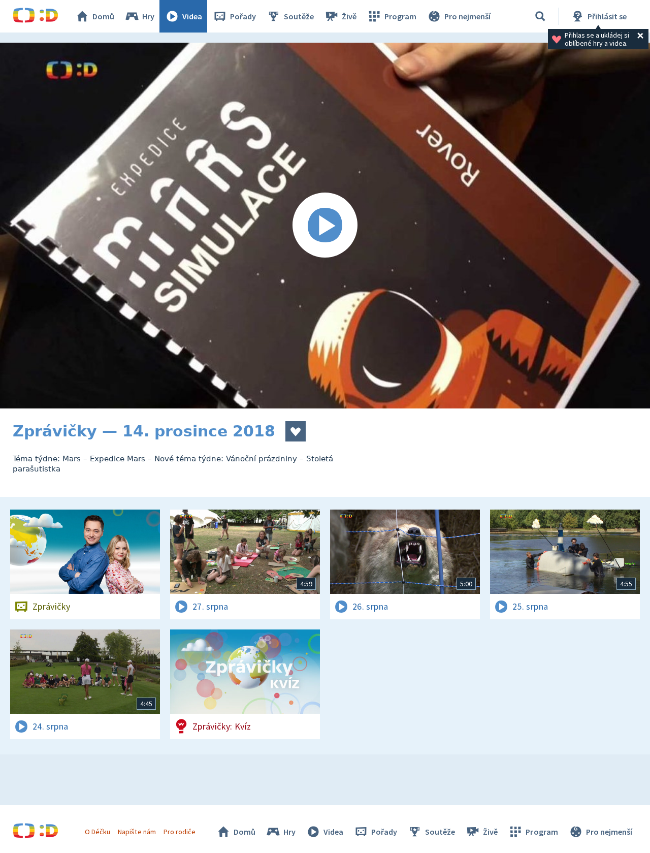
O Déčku (97, 831)
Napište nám (136, 831)
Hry (148, 16)
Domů (103, 16)
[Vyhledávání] (540, 16)
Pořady (243, 16)
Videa (192, 16)
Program (400, 16)
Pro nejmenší (467, 16)
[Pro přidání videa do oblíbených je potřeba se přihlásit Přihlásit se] (295, 431)
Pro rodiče (180, 831)
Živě (349, 16)
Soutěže (299, 16)
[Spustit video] (325, 225)
